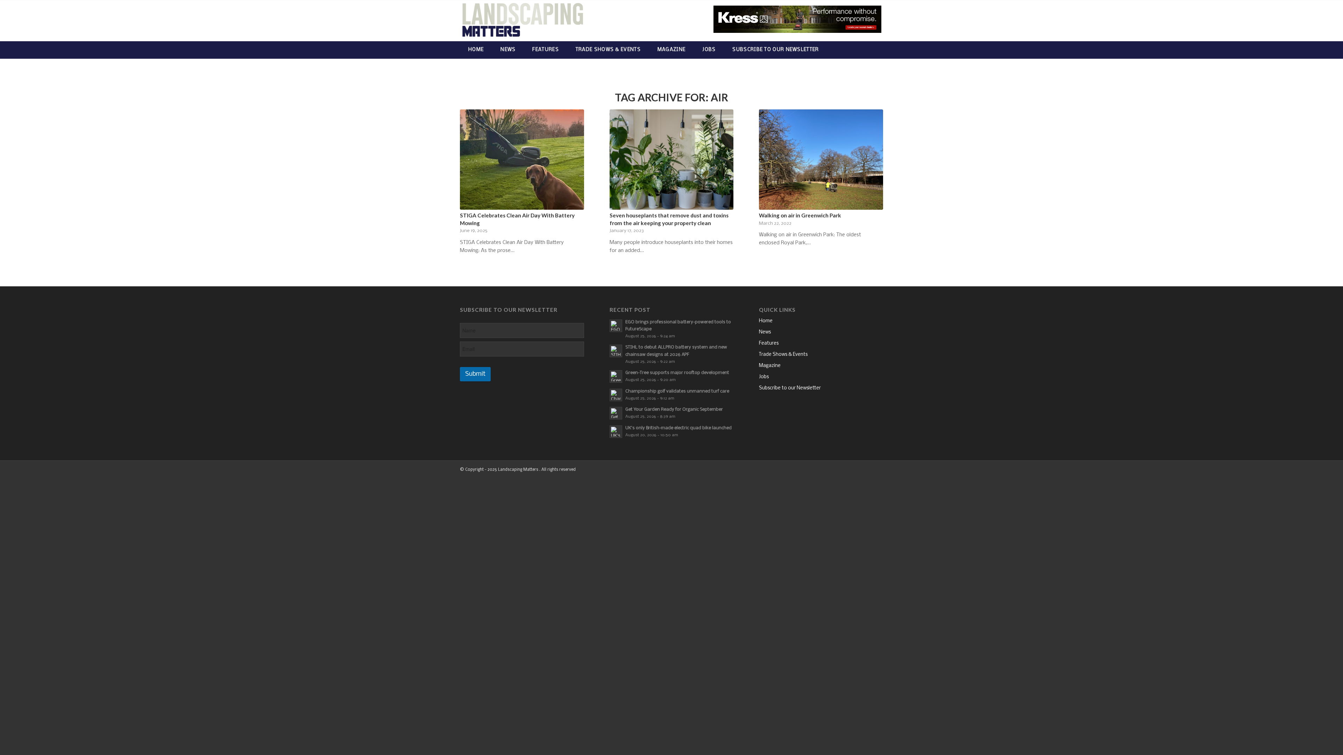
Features (769, 343)
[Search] (876, 50)
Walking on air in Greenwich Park (800, 215)
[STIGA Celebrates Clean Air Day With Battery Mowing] (522, 159)
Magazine (770, 365)
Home (766, 321)
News (765, 332)
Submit (475, 374)
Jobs (764, 377)
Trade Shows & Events (783, 354)
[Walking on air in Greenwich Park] (821, 159)
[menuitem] (476, 50)
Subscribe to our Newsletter (790, 388)
